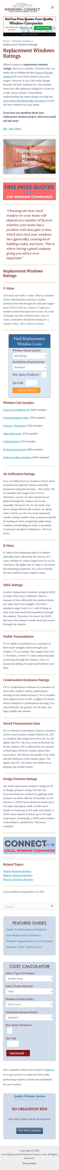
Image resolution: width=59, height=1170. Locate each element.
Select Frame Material (19, 986)
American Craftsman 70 (16, 409)
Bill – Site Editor (12, 128)
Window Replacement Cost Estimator (29, 941)
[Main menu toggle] (52, 7)
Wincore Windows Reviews (18, 879)
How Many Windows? (25, 374)
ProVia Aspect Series (14, 449)
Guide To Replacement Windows (26, 929)
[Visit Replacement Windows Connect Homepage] (29, 26)
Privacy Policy (30, 1163)
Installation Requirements (28, 362)
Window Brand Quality (26, 350)
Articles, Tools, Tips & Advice (24, 947)
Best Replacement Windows (23, 935)
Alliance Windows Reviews (17, 875)
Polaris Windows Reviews (17, 871)
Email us (49, 1069)
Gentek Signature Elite (15, 417)
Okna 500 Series (12, 433)
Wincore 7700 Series (14, 425)
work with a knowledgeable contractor (24, 100)
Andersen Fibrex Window (17, 457)
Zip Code (17, 383)
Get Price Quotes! (30, 1130)
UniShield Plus (11, 441)
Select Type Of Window (20, 973)
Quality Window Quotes (29, 1096)
